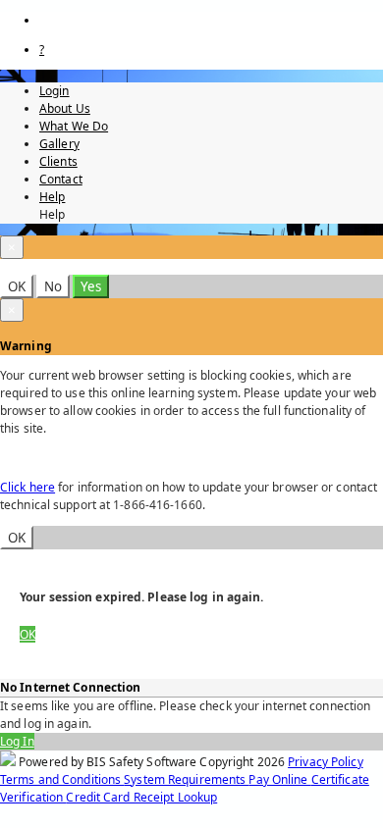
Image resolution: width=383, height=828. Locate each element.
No (53, 286)
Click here (27, 487)
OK (17, 286)
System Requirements (186, 779)
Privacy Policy (325, 761)
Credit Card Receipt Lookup (141, 797)
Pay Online (279, 779)
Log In (17, 741)
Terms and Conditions (62, 779)
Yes (91, 286)
